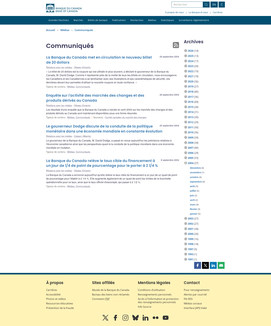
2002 (190, 223)
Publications (119, 20)
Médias (152, 20)
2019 (190, 86)
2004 (190, 163)
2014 (190, 112)
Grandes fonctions (58, 20)
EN (214, 4)
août (192, 186)
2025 (190, 56)
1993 (190, 254)
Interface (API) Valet (195, 308)
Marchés (78, 20)
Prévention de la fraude (60, 308)
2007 (190, 147)
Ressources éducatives (59, 303)
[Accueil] (64, 8)
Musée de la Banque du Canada (110, 290)
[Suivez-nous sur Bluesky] (136, 320)
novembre (195, 172)
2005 (190, 158)
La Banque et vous (198, 12)
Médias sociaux (193, 303)
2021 (190, 76)
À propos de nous (174, 12)
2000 (190, 234)
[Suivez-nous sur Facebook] (116, 320)
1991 (190, 259)
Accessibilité (53, 294)
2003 (190, 218)
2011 (190, 127)
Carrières (218, 12)
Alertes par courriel (195, 294)
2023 (190, 66)
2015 (190, 107)
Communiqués (84, 30)
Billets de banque (97, 20)
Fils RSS (188, 299)
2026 (190, 50)
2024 (190, 61)
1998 (190, 244)
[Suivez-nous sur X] (106, 320)
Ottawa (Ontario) (82, 67)
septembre (196, 181)
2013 (190, 117)
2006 (190, 153)
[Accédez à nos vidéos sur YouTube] (165, 320)
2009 (190, 137)
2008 (190, 142)
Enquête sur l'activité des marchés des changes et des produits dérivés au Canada (95, 98)
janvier (193, 213)
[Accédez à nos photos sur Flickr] (156, 320)
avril (192, 199)
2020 (190, 81)
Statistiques (167, 20)
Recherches (136, 20)
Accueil (50, 30)
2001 (190, 229)
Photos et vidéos (56, 299)
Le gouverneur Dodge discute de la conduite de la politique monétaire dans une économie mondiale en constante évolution (104, 129)
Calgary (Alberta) (82, 136)
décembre (195, 167)
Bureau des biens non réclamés (110, 294)
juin (192, 195)
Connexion (101, 299)
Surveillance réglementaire (194, 20)
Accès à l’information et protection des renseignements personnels (158, 300)
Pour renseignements (197, 290)
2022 (190, 71)
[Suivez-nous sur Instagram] (126, 320)
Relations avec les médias (59, 67)
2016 (190, 102)
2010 (190, 132)
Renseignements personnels (155, 294)
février (193, 209)
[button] (197, 265)
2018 (190, 91)
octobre (194, 177)
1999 (190, 239)
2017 (190, 97)
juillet (193, 190)
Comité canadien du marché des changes (125, 117)
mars (192, 204)
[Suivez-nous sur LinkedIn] (146, 320)
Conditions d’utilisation (151, 290)
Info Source (144, 306)
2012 (190, 122)
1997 (190, 249)
